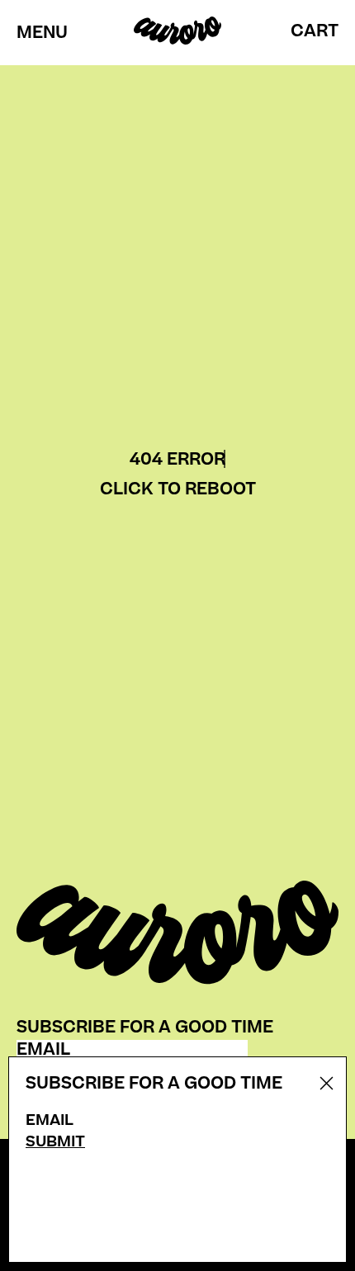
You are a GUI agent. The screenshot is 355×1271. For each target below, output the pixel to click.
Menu (42, 33)
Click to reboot (178, 489)
